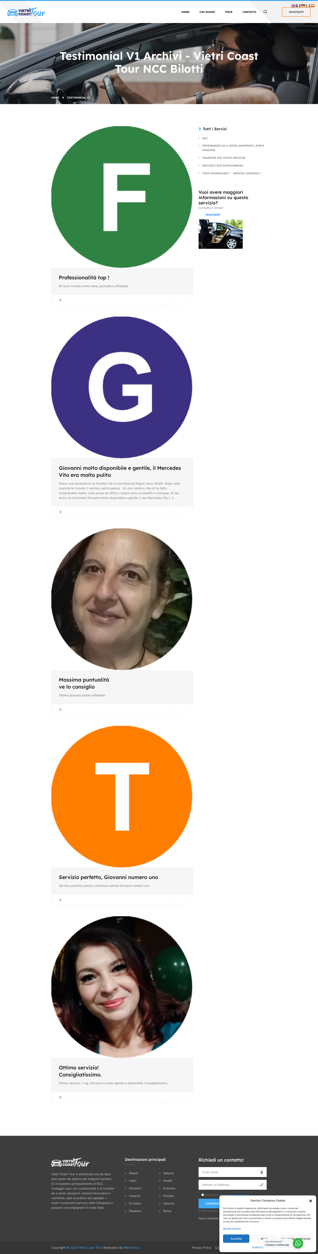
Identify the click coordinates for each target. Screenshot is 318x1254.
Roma (167, 1211)
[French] (298, 5)
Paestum (135, 1211)
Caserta (134, 1196)
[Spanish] (312, 5)
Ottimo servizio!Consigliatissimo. (80, 1071)
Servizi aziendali (246, 173)
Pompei (168, 1196)
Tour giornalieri (215, 173)
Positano (169, 1188)
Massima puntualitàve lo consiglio (84, 683)
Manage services (232, 1228)
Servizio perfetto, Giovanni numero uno (108, 877)
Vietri (132, 1181)
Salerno (168, 1173)
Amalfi (167, 1181)
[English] (293, 5)
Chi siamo (207, 12)
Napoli (133, 1173)
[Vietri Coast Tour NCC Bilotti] (26, 11)
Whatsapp (296, 12)
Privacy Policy (239, 1195)
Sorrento (135, 1188)
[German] (303, 5)
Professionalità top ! (84, 277)
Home (185, 12)
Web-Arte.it (131, 1247)
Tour (228, 12)
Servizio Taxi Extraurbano (222, 165)
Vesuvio (168, 1203)
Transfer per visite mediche (223, 157)
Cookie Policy (259, 1247)
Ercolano (135, 1203)
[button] (310, 1200)
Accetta (236, 1238)
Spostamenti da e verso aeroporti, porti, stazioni (233, 148)
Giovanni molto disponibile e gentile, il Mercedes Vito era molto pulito (120, 471)
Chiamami (213, 1203)
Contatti (249, 12)
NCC (205, 138)
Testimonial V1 (78, 97)
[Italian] (308, 5)
